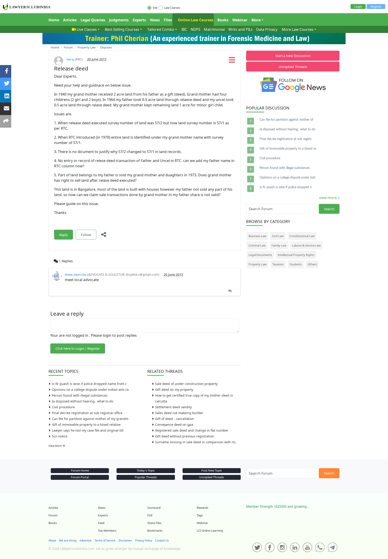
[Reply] (230, 291)
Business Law (257, 236)
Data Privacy (266, 29)
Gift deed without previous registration (184, 436)
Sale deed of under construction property (186, 384)
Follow (86, 234)
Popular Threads (146, 477)
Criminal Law (257, 245)
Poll (149, 515)
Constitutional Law (302, 236)
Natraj (70, 59)
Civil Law (278, 236)
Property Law (258, 264)
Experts (139, 19)
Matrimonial (214, 29)
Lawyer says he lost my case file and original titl (87, 430)
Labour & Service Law (306, 245)
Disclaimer (125, 540)
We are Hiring (67, 540)
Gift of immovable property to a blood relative (86, 424)
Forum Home (80, 470)
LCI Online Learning (210, 530)
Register (375, 6)
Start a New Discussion (293, 55)
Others (312, 264)
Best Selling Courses (122, 29)
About (52, 540)
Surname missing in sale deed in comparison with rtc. (196, 442)
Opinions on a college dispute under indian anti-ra (90, 389)
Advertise (85, 540)
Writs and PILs (240, 29)
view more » (329, 197)
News (155, 19)
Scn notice (59, 436)
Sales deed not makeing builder (179, 413)
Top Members (107, 530)
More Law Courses (297, 29)
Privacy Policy (143, 540)
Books (222, 19)
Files (168, 19)
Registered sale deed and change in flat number (191, 430)
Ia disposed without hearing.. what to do (82, 401)
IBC (184, 29)
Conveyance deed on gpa (174, 424)
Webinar (239, 19)
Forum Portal (80, 477)
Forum (52, 515)
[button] (232, 61)
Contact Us (162, 540)
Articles (70, 19)
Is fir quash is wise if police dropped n (286, 187)
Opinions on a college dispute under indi (287, 177)
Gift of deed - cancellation (174, 419)
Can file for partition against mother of (286, 119)
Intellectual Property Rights (296, 255)
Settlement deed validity (173, 407)
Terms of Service (105, 540)
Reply (63, 234)
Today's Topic (146, 470)
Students (296, 264)
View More (55, 446)
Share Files (154, 523)
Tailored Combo (160, 29)
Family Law (278, 245)
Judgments (119, 19)
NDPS (195, 29)
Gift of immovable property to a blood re (288, 148)
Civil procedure (63, 407)
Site (155, 8)
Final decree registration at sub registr (286, 139)
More (256, 19)
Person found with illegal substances (80, 395)
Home (53, 19)
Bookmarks (155, 530)
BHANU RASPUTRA (75, 274)
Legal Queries (93, 19)
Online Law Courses (195, 19)
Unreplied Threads (293, 66)
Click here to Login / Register (77, 348)
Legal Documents (260, 255)
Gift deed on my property (174, 389)
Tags (200, 515)
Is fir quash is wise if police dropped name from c (89, 384)
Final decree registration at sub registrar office (87, 413)
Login (358, 6)
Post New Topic (211, 470)
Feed (101, 523)
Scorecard (154, 508)
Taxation (278, 264)
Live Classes (87, 29)
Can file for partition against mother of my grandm (90, 419)
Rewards (202, 508)
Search (329, 209)
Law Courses (172, 8)
